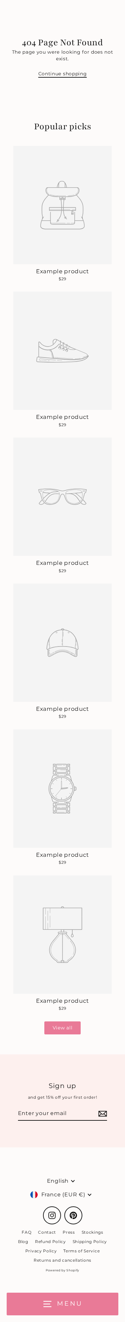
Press (69, 1232)
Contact (47, 1232)
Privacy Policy (41, 1250)
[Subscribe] (101, 1114)
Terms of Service (81, 1250)
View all (62, 1027)
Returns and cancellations (62, 1260)
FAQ (26, 1232)
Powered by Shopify (62, 1270)
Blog (23, 1241)
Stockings (92, 1232)
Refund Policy (50, 1241)
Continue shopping (62, 73)
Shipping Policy (90, 1241)
